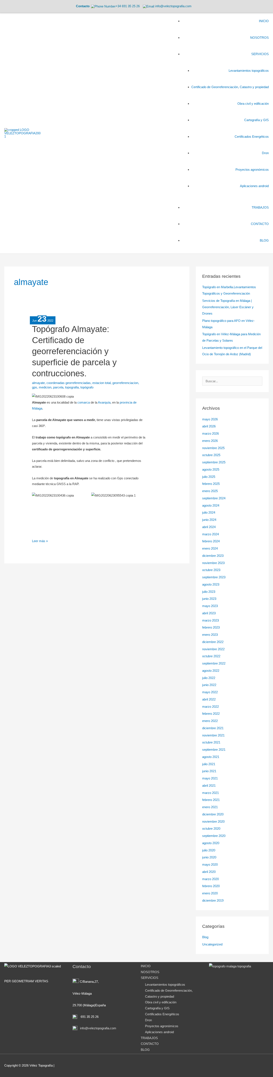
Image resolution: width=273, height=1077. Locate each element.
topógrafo (86, 387)
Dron (148, 1020)
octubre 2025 (211, 455)
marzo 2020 (210, 879)
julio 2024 (208, 512)
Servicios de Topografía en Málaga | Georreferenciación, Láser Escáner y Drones (228, 307)
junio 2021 (209, 771)
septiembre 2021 (213, 749)
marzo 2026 (210, 433)
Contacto (83, 6)
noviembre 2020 (213, 821)
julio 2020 (208, 850)
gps (34, 387)
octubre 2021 (211, 742)
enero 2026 (210, 441)
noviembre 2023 (213, 563)
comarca (83, 402)
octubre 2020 (211, 828)
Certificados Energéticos (162, 1014)
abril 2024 (209, 527)
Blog (205, 937)
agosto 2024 (210, 505)
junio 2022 (209, 685)
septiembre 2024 (213, 498)
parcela (58, 387)
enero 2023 (210, 634)
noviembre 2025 (213, 448)
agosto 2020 (210, 843)
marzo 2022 (210, 706)
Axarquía (104, 402)
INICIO (146, 966)
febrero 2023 (211, 627)
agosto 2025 (210, 469)
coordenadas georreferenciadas (68, 383)
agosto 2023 (210, 584)
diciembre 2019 (213, 900)
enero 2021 (210, 807)
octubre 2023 (211, 570)
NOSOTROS (150, 972)
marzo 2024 (210, 534)
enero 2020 (210, 893)
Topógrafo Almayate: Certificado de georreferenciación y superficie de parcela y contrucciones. (74, 351)
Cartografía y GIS (157, 1008)
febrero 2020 (211, 886)
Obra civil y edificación (160, 1002)
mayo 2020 (210, 864)
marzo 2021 (210, 793)
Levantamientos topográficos (165, 984)
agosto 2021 (210, 757)
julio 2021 (208, 764)
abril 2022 (209, 699)
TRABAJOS (149, 1038)
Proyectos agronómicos (161, 1026)
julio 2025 (208, 476)
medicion (45, 387)
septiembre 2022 (213, 663)
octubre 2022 (211, 656)
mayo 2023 (210, 606)
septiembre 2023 (213, 577)
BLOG (145, 1049)
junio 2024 (209, 519)
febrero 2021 (211, 800)
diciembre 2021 (213, 728)
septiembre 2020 (213, 836)
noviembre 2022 (213, 649)
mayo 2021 (210, 778)
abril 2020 (209, 872)
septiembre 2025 (213, 462)
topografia (72, 387)
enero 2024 (210, 548)
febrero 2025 (211, 484)
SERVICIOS (149, 978)
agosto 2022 (210, 670)
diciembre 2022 (213, 642)
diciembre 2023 (213, 555)
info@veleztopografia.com (97, 1028)
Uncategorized (212, 944)
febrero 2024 (211, 541)
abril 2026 (209, 426)
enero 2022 (210, 721)
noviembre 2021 (213, 735)
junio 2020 (209, 857)
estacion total (101, 383)
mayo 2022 (210, 692)
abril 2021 (209, 785)
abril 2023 (209, 613)
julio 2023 (208, 591)
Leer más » (40, 540)
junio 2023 (209, 598)
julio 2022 (208, 678)
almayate (38, 383)
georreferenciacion (125, 383)
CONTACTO (150, 1043)
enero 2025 (210, 491)
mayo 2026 (210, 419)
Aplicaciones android (159, 1032)
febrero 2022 (211, 713)
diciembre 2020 (213, 814)
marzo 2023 (210, 620)
